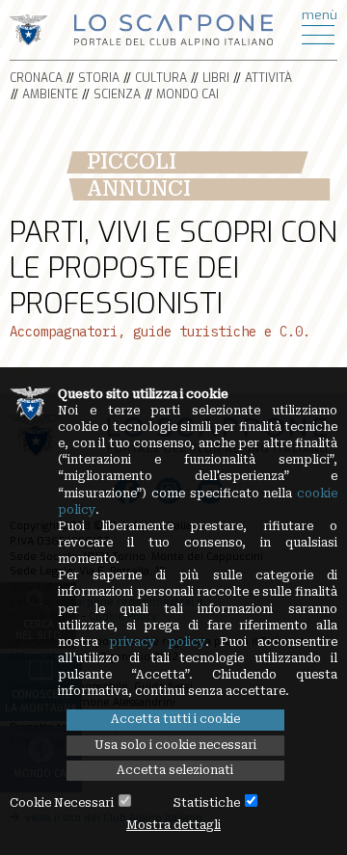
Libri (215, 78)
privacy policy (156, 642)
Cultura (161, 78)
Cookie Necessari (62, 803)
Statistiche (207, 803)
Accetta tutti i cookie (175, 719)
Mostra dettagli (173, 825)
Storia (99, 78)
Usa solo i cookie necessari (175, 745)
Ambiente (50, 94)
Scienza (117, 94)
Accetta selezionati (175, 770)
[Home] (174, 28)
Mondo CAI (187, 94)
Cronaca (36, 78)
